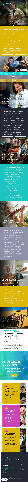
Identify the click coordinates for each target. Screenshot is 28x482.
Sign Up (14, 375)
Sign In (13, 465)
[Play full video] (14, 63)
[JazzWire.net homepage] (8, 5)
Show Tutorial (23, 469)
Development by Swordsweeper (15, 478)
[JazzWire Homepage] (15, 458)
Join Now (4, 479)
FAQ (20, 468)
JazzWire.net (6, 467)
